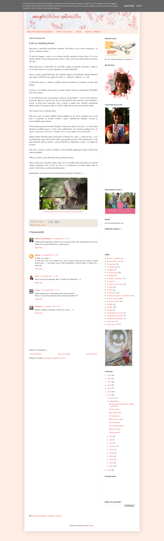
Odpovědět (38, 247)
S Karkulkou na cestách (115, 315)
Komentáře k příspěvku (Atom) (54, 358)
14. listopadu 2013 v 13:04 (49, 276)
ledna (111, 466)
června (111, 449)
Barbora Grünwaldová (43, 238)
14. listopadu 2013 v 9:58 (49, 255)
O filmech (110, 270)
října (111, 436)
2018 (109, 378)
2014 (109, 392)
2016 (109, 385)
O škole (109, 290)
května (111, 453)
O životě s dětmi (112, 298)
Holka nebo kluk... (115, 429)
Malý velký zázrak (115, 412)
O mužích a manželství (114, 278)
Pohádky (110, 304)
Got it (139, 6)
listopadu (112, 401)
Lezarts (37, 290)
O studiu (110, 287)
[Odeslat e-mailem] (49, 222)
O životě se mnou (40, 225)
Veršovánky (111, 321)
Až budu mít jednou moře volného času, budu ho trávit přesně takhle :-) (63, 211)
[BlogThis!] (51, 222)
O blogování (111, 264)
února (111, 463)
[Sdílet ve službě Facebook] (56, 222)
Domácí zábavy (114, 409)
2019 (109, 375)
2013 (109, 395)
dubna (111, 456)
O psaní (109, 281)
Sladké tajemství (114, 432)
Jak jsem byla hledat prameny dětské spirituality (121, 405)
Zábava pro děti (112, 324)
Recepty (109, 310)
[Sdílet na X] (54, 222)
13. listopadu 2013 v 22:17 (61, 238)
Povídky (110, 307)
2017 (109, 382)
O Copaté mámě (112, 267)
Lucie (37, 276)
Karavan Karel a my (114, 261)
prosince (112, 398)
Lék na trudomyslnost (116, 425)
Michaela (38, 306)
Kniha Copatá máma (64, 31)
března (111, 459)
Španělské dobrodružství (115, 318)
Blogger (91, 525)
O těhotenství (111, 293)
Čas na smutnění (114, 422)
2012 (109, 470)
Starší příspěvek (91, 354)
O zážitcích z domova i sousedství (118, 295)
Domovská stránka (64, 354)
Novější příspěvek (36, 354)
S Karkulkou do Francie (115, 313)
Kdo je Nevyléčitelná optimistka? (40, 31)
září (110, 440)
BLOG (78, 31)
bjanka (37, 255)
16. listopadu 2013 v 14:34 (51, 306)
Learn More (129, 6)
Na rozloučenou (114, 416)
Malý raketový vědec (116, 419)
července (112, 446)
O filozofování (112, 272)
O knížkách (111, 275)
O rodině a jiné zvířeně (115, 284)
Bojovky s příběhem (92, 31)
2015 (109, 388)
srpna (111, 443)
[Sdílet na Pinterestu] (58, 222)
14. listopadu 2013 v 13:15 (50, 290)
